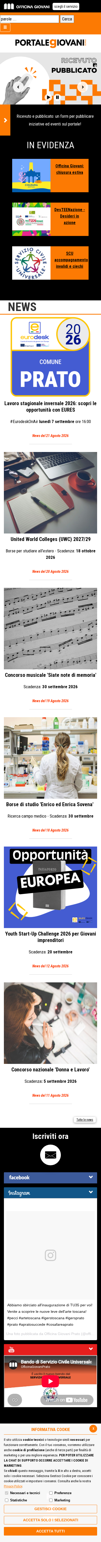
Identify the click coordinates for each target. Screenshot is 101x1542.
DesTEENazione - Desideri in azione (69, 216)
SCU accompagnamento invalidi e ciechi (69, 260)
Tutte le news (84, 1120)
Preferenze (62, 1493)
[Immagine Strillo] (31, 175)
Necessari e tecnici (25, 1493)
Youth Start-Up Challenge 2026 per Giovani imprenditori (50, 949)
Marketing (62, 1500)
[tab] (50, 1177)
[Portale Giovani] (50, 43)
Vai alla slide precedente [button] (18, 86)
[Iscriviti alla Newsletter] (50, 1155)
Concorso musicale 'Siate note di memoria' (50, 687)
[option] (50, 94)
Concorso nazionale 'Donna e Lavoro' (50, 1082)
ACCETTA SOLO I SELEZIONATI (50, 1520)
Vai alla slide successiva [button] (82, 86)
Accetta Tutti (50, 1531)
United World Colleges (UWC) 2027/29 (51, 555)
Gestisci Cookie (50, 1509)
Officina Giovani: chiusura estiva (69, 169)
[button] (48, 97)
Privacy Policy (13, 1486)
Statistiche (18, 1500)
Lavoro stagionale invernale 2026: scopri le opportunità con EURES (50, 419)
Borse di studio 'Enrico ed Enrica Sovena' (50, 816)
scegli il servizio (66, 6)
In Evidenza (50, 145)
